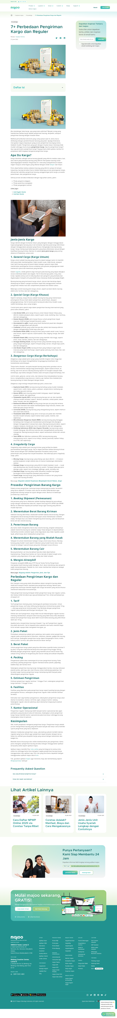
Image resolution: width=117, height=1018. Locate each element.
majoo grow (69, 937)
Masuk (95, 7)
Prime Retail (55, 946)
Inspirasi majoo (19, 15)
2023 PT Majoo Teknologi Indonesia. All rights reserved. (28, 1001)
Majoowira (68, 955)
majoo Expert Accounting (69, 979)
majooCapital (69, 946)
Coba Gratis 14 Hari (23, 909)
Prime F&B (55, 940)
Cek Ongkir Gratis (19, 192)
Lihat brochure (35, 917)
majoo (28, 759)
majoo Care (13, 1)
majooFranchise (69, 940)
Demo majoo (32, 9)
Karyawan (42, 948)
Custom (59, 6)
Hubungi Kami (86, 872)
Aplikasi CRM (43, 943)
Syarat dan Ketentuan (88, 1001)
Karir (92, 968)
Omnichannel (56, 957)
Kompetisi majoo (70, 961)
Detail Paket (81, 966)
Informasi (42, 963)
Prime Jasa (55, 943)
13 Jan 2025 (100, 815)
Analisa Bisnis (43, 953)
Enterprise (81, 952)
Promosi (80, 968)
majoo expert (69, 975)
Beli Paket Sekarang (41, 909)
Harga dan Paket (83, 963)
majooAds (68, 951)
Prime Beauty (56, 948)
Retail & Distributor (81, 948)
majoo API (55, 965)
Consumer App (56, 959)
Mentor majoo (69, 958)
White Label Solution (94, 948)
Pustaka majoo (69, 966)
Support (75, 6)
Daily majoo (68, 968)
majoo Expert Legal (69, 983)
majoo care (14, 971)
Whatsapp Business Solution (96, 952)
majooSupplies (69, 948)
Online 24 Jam (110, 1015)
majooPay (68, 943)
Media (93, 966)
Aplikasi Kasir (43, 940)
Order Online (43, 958)
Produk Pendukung (55, 953)
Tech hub (13, 957)
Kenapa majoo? (43, 968)
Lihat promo (21, 917)
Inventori (41, 951)
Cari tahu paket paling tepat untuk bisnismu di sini (81, 866)
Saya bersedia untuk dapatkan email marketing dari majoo (91, 45)
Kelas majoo (68, 963)
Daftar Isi (19, 87)
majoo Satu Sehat (57, 977)
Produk (31, 6)
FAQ (40, 973)
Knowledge (29, 15)
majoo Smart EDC (57, 974)
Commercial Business (81, 955)
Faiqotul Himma (20, 37)
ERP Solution (94, 945)
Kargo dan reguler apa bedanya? (22, 779)
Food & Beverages (83, 940)
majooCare (42, 966)
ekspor (52, 165)
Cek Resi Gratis (18, 194)
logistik (18, 272)
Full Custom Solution (94, 941)
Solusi (50, 6)
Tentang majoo (95, 961)
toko (34, 749)
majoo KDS (55, 967)
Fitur (41, 937)
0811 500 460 (23, 1)
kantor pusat (15, 942)
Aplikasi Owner (43, 956)
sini (37, 755)
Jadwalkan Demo (70, 872)
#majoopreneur (16, 761)
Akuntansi (42, 946)
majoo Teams (56, 962)
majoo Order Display (56, 970)
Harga (68, 6)
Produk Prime (56, 937)
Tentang (93, 958)
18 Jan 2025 (35, 815)
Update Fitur (42, 971)
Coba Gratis (105, 7)
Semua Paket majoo (58, 1)
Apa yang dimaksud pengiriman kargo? (24, 774)
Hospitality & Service (81, 944)
